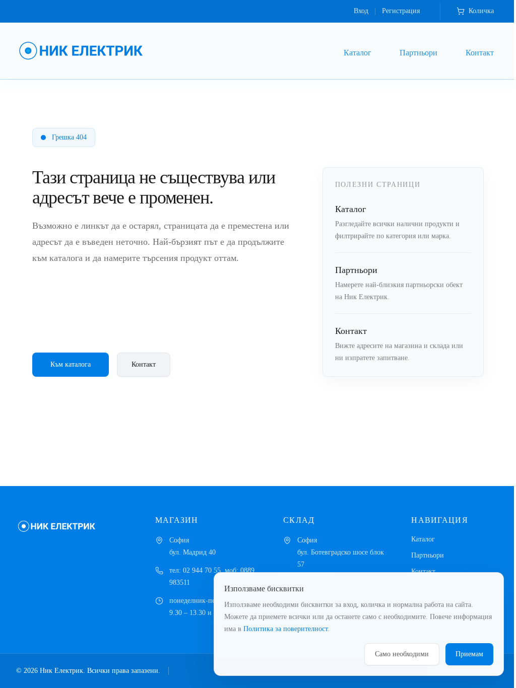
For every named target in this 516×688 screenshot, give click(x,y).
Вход (361, 11)
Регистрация (401, 11)
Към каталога (70, 364)
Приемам (469, 654)
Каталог (357, 52)
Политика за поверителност (285, 629)
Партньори (418, 52)
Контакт (480, 52)
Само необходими (402, 654)
